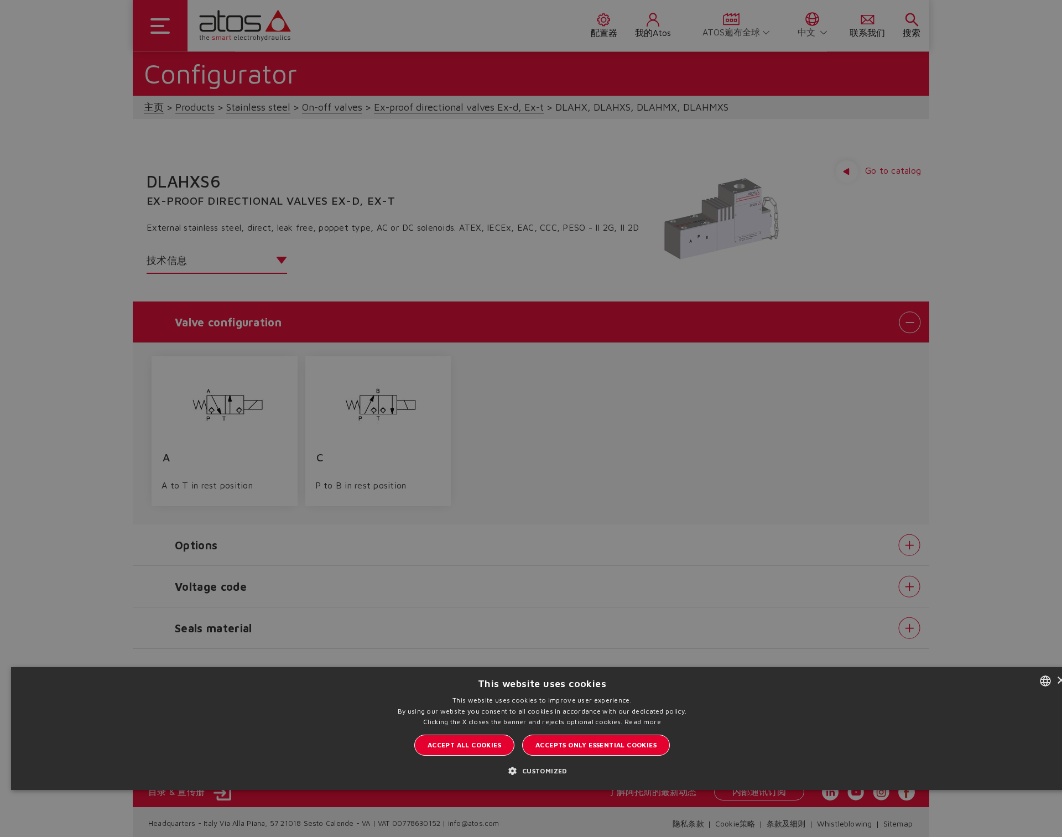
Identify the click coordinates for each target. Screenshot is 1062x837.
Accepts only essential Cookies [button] (596, 745)
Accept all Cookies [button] (464, 745)
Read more (642, 722)
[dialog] (531, 418)
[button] (542, 770)
